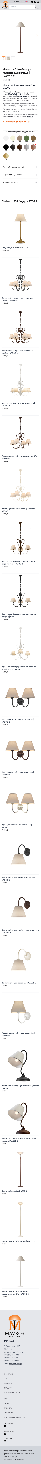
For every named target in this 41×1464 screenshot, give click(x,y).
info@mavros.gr (15, 1364)
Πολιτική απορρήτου (12, 1392)
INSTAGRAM (9, 1431)
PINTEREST (9, 1439)
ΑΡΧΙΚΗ (6, 1399)
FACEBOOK (8, 1424)
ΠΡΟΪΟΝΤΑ (8, 1408)
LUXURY (7, 1403)
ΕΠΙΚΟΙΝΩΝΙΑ (9, 1413)
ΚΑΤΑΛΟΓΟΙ (8, 1388)
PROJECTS (8, 1383)
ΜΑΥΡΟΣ (30, 117)
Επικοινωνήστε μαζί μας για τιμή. (16, 121)
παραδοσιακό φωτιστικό (21, 96)
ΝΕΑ (5, 1379)
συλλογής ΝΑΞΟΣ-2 (13, 94)
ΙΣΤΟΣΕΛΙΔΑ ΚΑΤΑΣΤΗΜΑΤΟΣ (15, 1417)
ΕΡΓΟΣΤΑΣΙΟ (8, 1374)
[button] (36, 35)
